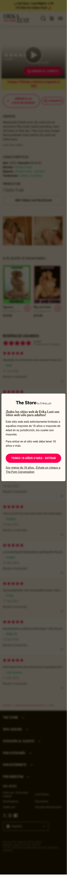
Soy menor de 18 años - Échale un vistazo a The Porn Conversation (33, 470)
